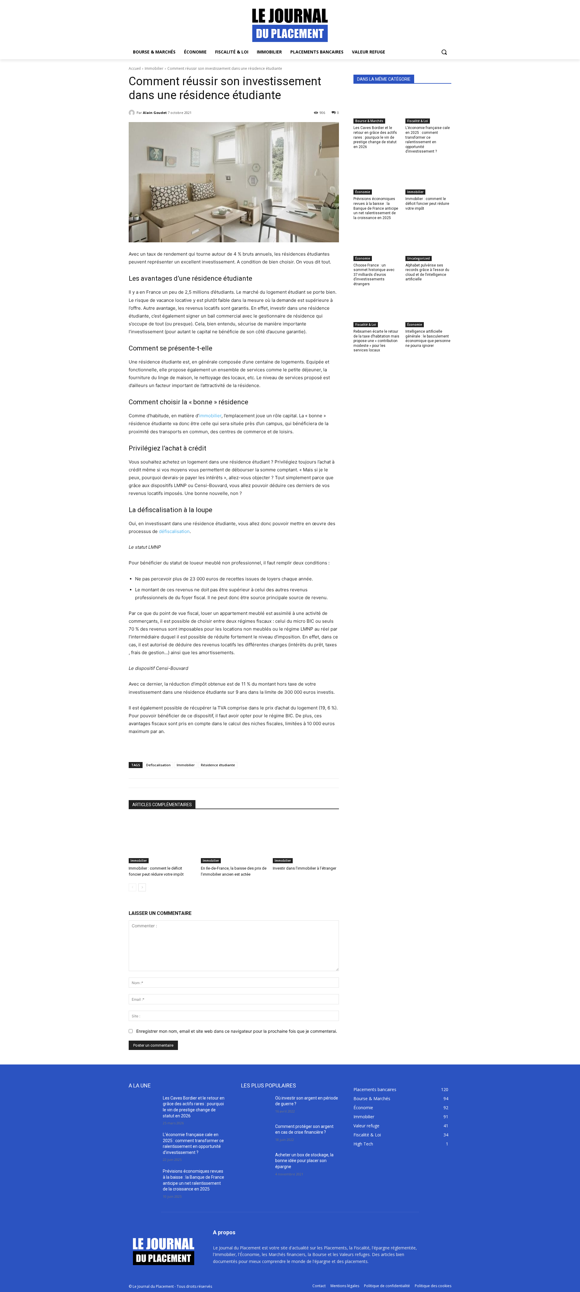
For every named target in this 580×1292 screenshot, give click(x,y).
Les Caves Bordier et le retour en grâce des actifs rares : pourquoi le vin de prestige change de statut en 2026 (375, 137)
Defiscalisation (158, 765)
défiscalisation (174, 531)
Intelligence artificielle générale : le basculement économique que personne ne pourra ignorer (427, 338)
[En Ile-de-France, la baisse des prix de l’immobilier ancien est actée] (234, 840)
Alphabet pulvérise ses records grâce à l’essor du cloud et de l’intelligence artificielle (427, 272)
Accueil (135, 68)
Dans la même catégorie (384, 79)
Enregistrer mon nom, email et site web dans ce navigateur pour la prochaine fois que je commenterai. (236, 1031)
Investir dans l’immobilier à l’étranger (304, 868)
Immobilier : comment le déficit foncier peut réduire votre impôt (427, 203)
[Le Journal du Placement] (290, 25)
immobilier (210, 415)
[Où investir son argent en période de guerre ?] (255, 1105)
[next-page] (142, 887)
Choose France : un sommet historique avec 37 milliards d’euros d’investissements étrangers (374, 274)
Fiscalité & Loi (417, 121)
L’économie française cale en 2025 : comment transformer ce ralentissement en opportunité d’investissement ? (427, 139)
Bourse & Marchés (369, 121)
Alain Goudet (155, 112)
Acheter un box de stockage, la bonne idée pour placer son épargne (304, 1160)
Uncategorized (418, 258)
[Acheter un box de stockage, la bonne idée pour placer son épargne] (255, 1162)
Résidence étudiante (218, 765)
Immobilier (154, 68)
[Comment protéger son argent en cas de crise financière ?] (255, 1134)
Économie (362, 192)
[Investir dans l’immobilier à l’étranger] (306, 840)
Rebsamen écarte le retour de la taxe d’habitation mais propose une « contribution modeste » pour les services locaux (376, 340)
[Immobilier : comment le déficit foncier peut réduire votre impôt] (162, 840)
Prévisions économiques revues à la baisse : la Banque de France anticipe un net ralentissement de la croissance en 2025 (375, 208)
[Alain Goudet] (133, 113)
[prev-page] (132, 887)
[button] (444, 52)
